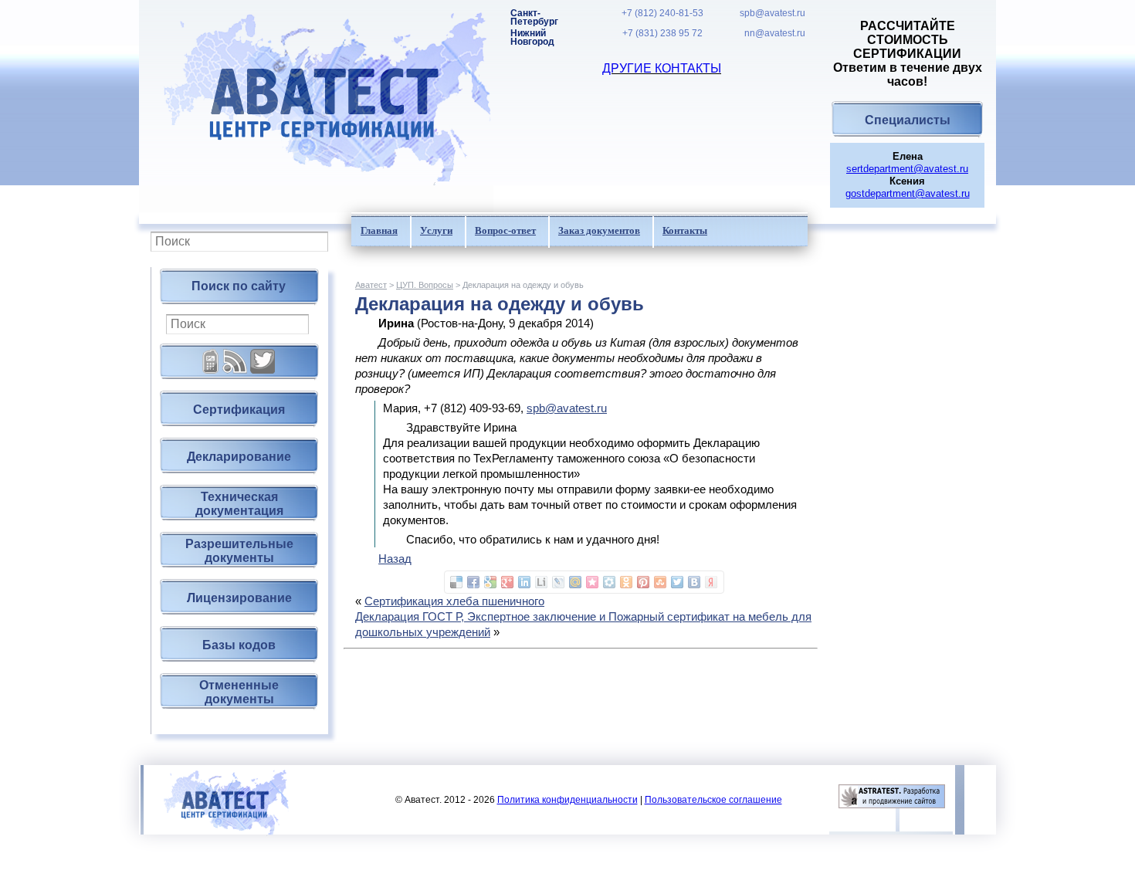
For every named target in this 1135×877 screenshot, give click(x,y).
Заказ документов (599, 230)
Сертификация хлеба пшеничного (454, 601)
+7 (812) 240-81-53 (662, 13)
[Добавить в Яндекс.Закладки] (711, 582)
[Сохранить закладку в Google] (490, 582)
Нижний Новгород (532, 37)
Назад (395, 558)
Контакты (684, 230)
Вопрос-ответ (505, 230)
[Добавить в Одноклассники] (626, 582)
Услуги (436, 230)
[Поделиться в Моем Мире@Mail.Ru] (575, 582)
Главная (379, 230)
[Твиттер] (262, 355)
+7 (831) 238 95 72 (662, 33)
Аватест (371, 285)
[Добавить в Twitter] (677, 582)
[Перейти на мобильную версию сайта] (210, 355)
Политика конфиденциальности (567, 799)
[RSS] (234, 355)
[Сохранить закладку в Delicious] (456, 582)
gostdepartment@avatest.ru (907, 193)
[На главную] (316, 106)
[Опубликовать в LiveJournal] (558, 582)
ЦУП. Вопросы (424, 285)
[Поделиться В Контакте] (694, 582)
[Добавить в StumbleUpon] (660, 582)
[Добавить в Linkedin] (524, 582)
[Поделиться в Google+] (507, 582)
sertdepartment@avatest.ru (907, 168)
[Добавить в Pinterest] (643, 582)
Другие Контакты (661, 68)
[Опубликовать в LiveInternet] (541, 582)
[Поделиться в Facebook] (473, 582)
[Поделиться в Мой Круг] (609, 582)
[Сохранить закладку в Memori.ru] (592, 582)
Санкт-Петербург (534, 17)
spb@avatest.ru (772, 13)
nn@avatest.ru (774, 33)
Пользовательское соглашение (713, 799)
